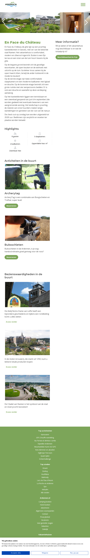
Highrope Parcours (45, 453)
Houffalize (45, 474)
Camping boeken (45, 502)
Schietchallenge (45, 459)
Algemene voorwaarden (45, 511)
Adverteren (45, 508)
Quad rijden (45, 456)
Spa (45, 486)
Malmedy (45, 477)
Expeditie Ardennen (45, 444)
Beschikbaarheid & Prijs (67, 57)
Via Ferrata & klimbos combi (45, 441)
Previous (4, 22)
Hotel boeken (45, 505)
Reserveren (11, 206)
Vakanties (45, 526)
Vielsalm (45, 489)
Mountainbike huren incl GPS (45, 447)
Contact (45, 514)
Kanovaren (45, 434)
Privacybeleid (45, 517)
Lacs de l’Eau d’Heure (45, 480)
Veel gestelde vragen (45, 523)
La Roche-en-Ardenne (45, 483)
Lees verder (12, 322)
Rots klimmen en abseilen (45, 450)
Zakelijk (45, 529)
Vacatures (45, 520)
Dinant (45, 468)
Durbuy (45, 471)
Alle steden (45, 492)
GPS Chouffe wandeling (45, 437)
